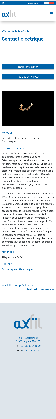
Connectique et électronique (17, 269)
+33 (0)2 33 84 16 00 (30, 345)
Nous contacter (26, 66)
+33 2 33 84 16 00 (26, 76)
